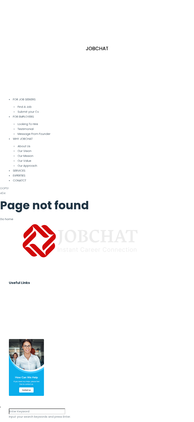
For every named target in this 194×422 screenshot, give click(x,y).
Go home (6, 219)
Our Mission (25, 156)
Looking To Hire (28, 124)
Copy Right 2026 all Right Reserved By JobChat (65, 398)
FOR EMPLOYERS (23, 117)
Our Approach (27, 166)
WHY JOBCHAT (23, 139)
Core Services (22, 324)
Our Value (24, 161)
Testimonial (26, 129)
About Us (24, 146)
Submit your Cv (28, 112)
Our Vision (24, 151)
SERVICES (19, 171)
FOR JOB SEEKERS (24, 99)
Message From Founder (34, 134)
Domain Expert (23, 329)
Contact (19, 334)
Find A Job (25, 107)
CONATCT (19, 180)
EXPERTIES (19, 175)
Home (17, 289)
